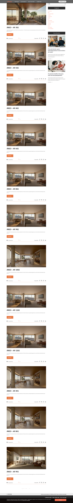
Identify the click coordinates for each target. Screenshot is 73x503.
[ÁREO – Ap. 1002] (26, 245)
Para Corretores (55, 497)
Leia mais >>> (10, 34)
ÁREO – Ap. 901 (13, 472)
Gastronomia (50, 20)
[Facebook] (39, 38)
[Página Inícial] (9, 1)
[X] (41, 38)
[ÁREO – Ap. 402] (26, 83)
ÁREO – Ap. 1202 (13, 351)
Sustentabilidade (50, 28)
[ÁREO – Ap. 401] (26, 366)
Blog (48, 12)
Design (49, 17)
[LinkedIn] (45, 38)
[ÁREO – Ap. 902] (26, 205)
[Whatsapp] (43, 38)
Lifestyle (49, 24)
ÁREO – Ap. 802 (13, 189)
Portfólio (17, 1)
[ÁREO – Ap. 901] (26, 447)
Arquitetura (50, 11)
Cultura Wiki (23, 1)
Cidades (49, 15)
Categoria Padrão (50, 13)
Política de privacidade (45, 494)
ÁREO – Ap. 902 (13, 229)
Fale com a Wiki (31, 1)
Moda (49, 25)
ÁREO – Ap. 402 (13, 108)
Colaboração (50, 16)
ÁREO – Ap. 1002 (13, 270)
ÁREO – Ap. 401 (13, 391)
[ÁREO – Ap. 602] (26, 124)
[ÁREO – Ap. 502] (26, 43)
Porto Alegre (50, 27)
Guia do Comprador (51, 21)
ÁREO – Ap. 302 (13, 27)
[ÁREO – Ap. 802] (26, 164)
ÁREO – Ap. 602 (13, 149)
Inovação (49, 23)
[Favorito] (18, 38)
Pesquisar (49, 3)
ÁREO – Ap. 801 (13, 431)
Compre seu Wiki (62, 1)
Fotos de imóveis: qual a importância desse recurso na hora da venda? (56, 50)
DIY (48, 19)
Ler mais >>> (50, 58)
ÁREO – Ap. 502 (13, 68)
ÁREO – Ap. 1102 (13, 310)
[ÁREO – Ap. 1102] (26, 285)
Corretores (39, 1)
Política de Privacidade (26, 500)
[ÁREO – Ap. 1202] (26, 326)
